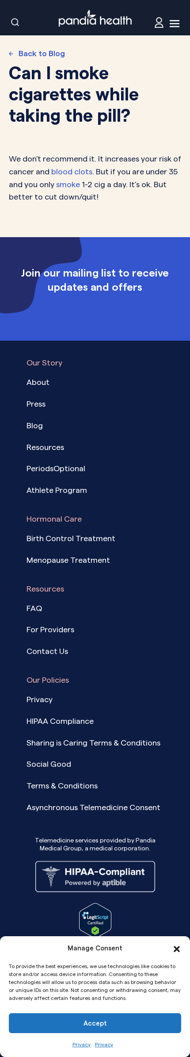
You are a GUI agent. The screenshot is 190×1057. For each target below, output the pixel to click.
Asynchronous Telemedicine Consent (93, 807)
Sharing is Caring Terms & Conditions (93, 742)
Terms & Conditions (62, 785)
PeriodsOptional (56, 468)
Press (36, 404)
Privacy (81, 1044)
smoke (68, 184)
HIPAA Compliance (60, 721)
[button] (176, 948)
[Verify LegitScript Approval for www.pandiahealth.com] (95, 919)
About (38, 382)
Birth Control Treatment (71, 538)
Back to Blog (42, 53)
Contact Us (47, 651)
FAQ (34, 608)
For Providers (50, 629)
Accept (95, 1023)
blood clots (71, 171)
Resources (45, 447)
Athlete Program (57, 490)
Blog (35, 425)
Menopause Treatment (68, 560)
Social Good (49, 764)
